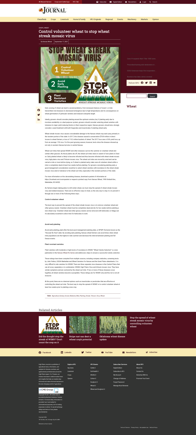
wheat (102, 296)
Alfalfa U (93, 375)
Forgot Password (118, 382)
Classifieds (41, 19)
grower (67, 296)
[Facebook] (38, 110)
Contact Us (139, 371)
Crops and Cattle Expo (62, 2)
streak (88, 296)
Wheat (46, 28)
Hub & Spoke (48, 423)
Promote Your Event (142, 378)
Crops (53, 19)
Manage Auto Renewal (120, 385)
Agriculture (55, 296)
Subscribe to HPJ (118, 371)
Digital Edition (117, 368)
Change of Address (119, 378)
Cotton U (93, 378)
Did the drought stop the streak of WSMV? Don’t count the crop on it (51, 339)
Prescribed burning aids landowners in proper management (142, 65)
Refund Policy (153, 427)
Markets (144, 19)
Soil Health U (94, 371)
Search (152, 97)
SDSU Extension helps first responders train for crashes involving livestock (142, 71)
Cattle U (93, 368)
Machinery (132, 19)
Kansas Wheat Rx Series (66, 253)
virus (98, 296)
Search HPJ (131, 92)
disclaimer (44, 412)
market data (54, 395)
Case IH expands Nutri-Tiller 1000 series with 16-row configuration (142, 59)
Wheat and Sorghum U (97, 389)
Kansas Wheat (47, 41)
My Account (117, 375)
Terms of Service (125, 427)
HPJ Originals (95, 19)
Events (120, 19)
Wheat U (93, 385)
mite (77, 296)
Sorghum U (94, 382)
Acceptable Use (144, 427)
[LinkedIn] (38, 120)
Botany (62, 296)
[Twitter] (38, 115)
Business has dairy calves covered (139, 77)
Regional (109, 19)
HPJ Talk (76, 2)
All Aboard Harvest (45, 2)
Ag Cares (71, 368)
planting (82, 296)
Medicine (73, 296)
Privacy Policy (135, 427)
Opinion (155, 19)
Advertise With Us (142, 375)
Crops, (41, 28)
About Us (139, 368)
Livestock (65, 19)
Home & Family (79, 19)
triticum (93, 296)
